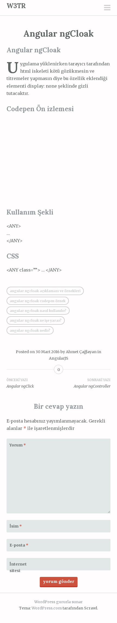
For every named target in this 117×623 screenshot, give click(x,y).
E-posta (19, 545)
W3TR (16, 6)
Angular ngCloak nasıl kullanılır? (38, 311)
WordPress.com (47, 608)
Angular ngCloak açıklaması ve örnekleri (45, 291)
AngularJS (58, 358)
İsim (16, 526)
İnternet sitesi (18, 567)
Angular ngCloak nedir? (30, 330)
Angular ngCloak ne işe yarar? (35, 320)
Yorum (18, 445)
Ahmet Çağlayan (81, 351)
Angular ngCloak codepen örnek (38, 301)
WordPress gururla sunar (58, 601)
